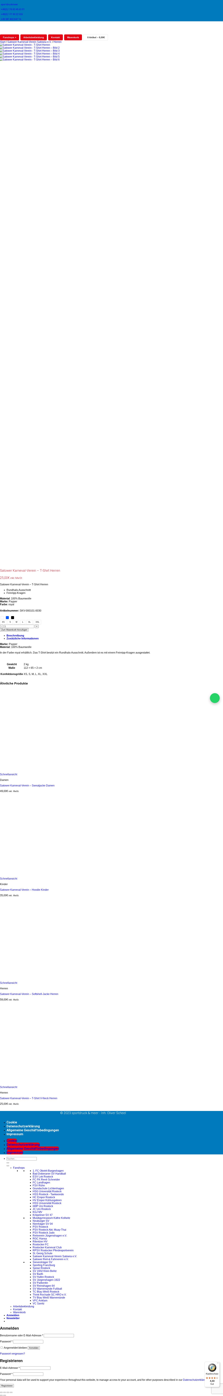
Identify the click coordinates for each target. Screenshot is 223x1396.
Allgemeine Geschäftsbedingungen (33, 1130)
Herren (58, 41)
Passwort (6, 1341)
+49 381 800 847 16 (11, 19)
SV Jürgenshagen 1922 (46, 1279)
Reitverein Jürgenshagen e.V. (50, 1235)
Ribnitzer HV (40, 1241)
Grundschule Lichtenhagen (48, 1188)
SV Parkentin (40, 1282)
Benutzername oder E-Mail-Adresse (21, 1335)
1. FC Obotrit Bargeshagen (48, 1170)
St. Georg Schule (42, 1253)
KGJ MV (37, 1212)
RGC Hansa (40, 1238)
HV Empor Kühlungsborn (47, 1200)
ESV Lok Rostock (43, 1176)
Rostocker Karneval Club (47, 1247)
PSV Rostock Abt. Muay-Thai (49, 1229)
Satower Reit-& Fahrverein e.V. (51, 1259)
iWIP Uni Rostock (43, 1206)
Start (2, 41)
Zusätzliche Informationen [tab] (23, 638)
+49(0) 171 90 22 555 (12, 14)
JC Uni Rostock (42, 1209)
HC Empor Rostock (44, 1197)
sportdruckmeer (9, 4)
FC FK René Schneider (46, 1179)
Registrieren (7, 1386)
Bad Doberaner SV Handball (49, 1173)
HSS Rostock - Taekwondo (48, 1194)
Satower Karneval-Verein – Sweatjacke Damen (27, 785)
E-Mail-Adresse (10, 1367)
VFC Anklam (40, 1300)
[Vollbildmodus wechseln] (4, 1392)
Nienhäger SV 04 (43, 1223)
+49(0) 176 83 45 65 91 (13, 9)
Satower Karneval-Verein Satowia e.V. (29, 41)
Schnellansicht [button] (8, 774)
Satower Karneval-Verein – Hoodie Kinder (24, 889)
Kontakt (55, 37)
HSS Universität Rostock (47, 1203)
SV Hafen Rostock (43, 1277)
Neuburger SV (41, 1220)
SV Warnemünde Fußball (47, 1288)
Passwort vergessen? (12, 1353)
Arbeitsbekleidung (33, 37)
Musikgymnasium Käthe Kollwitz (51, 1218)
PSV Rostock (40, 1226)
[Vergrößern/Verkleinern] (1, 1392)
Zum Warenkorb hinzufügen (14, 630)
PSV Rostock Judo (44, 1232)
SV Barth (38, 1274)
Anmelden (34, 1348)
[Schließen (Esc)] (11, 1392)
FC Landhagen (41, 1182)
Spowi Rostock (41, 1268)
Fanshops (9, 37)
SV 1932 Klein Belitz (45, 1271)
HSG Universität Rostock (47, 1191)
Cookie (12, 1122)
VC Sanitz (38, 1303)
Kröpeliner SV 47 (43, 1215)
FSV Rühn (39, 1185)
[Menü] (218, 1364)
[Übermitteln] (8, 1162)
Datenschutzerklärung (23, 1126)
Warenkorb (73, 37)
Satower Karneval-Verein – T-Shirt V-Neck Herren (28, 1098)
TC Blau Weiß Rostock (46, 1291)
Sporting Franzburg (44, 1265)
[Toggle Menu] (8, 1165)
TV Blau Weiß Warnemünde (49, 1297)
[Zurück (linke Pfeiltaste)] (1, 1395)
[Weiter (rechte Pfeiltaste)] (4, 1395)
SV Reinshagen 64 (44, 1285)
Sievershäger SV (42, 1262)
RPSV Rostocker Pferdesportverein (53, 1250)
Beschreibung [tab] (15, 635)
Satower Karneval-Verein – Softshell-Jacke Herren (29, 994)
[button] (13, 1318)
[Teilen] (8, 1392)
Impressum (15, 1134)
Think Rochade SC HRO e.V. (49, 1294)
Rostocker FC (41, 1244)
